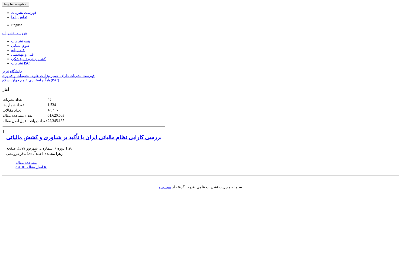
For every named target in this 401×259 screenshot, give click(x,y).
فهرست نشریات (23, 13)
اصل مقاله (31, 167)
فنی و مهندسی (22, 54)
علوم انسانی (20, 46)
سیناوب (165, 187)
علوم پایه (18, 50)
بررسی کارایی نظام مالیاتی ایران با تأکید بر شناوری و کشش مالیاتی (84, 137)
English (16, 25)
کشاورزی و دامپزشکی (28, 59)
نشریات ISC (20, 63)
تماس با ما (19, 17)
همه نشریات (20, 41)
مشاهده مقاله (26, 163)
